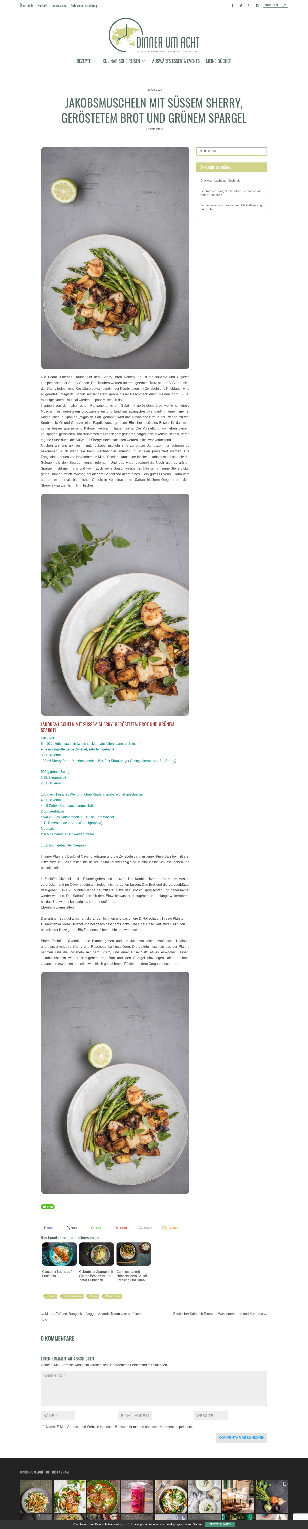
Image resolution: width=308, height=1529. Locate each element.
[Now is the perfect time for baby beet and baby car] (272, 1496)
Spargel (51, 1296)
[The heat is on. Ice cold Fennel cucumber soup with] (204, 1496)
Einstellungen (220, 1524)
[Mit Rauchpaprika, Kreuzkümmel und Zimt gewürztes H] (103, 1496)
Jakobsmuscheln (73, 1296)
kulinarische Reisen (121, 61)
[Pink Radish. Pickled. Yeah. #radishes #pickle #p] (137, 1496)
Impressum (59, 5)
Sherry (93, 1296)
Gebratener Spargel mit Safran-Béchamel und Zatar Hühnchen (96, 1276)
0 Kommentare (154, 128)
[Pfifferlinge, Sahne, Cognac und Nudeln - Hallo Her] (36, 1496)
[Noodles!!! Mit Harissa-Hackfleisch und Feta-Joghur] (171, 1496)
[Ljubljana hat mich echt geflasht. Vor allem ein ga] (238, 1496)
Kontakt (42, 5)
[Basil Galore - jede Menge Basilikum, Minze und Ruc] (70, 1496)
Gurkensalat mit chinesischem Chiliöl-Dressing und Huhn (132, 1276)
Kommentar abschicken (242, 1437)
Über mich (26, 5)
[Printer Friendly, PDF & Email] (48, 1208)
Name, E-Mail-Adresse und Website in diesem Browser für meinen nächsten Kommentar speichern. (119, 1427)
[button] (53, 1227)
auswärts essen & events (176, 61)
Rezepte (84, 61)
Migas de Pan (113, 1296)
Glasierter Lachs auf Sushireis (57, 1274)
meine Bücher (219, 61)
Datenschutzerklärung (84, 5)
